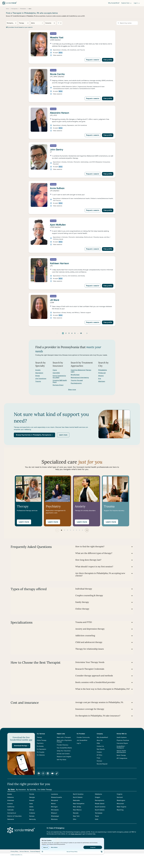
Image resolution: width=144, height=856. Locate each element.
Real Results (100, 749)
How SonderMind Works (64, 748)
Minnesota (55, 810)
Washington (121, 800)
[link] (72, 47)
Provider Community (83, 737)
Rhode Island (99, 803)
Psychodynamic (76, 383)
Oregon (97, 797)
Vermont (120, 797)
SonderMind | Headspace (121, 747)
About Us (99, 740)
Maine (53, 803)
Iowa (31, 803)
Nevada (75, 813)
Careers (99, 752)
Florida (31, 794)
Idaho (31, 807)
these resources (76, 834)
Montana (54, 819)
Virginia (119, 794)
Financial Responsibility (36, 851)
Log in (136, 3)
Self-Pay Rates (61, 759)
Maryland (54, 800)
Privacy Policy (14, 851)
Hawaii (31, 800)
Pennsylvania (99, 800)
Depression (39, 373)
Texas (97, 816)
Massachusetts (56, 797)
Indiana (32, 813)
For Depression (41, 749)
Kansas (31, 816)
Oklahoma (98, 794)
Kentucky (32, 819)
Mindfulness (75, 375)
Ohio (74, 819)
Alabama (10, 797)
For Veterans (41, 755)
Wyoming (120, 810)
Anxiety (37, 370)
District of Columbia (14, 816)
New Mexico (77, 810)
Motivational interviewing (80, 377)
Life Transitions (40, 378)
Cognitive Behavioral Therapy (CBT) (81, 371)
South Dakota (99, 810)
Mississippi (55, 816)
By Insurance (21, 789)
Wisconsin (120, 803)
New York (76, 816)
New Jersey (77, 807)
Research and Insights (64, 756)
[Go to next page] (87, 333)
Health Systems (121, 737)
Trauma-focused (77, 380)
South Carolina (100, 807)
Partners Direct (58, 385)
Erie (99, 378)
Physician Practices (123, 740)
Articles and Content (63, 753)
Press (98, 758)
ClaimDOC (56, 373)
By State (11, 789)
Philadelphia (102, 370)
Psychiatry (40, 743)
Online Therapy (41, 740)
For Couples (40, 752)
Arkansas (10, 800)
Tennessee (98, 813)
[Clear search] (42, 23)
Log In (79, 743)
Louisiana (54, 794)
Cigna (55, 370)
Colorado (10, 810)
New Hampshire (78, 803)
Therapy (39, 737)
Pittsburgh (102, 373)
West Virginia (121, 807)
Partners (99, 761)
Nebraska (76, 800)
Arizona (10, 803)
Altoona (101, 376)
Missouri (54, 813)
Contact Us (100, 746)
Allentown (101, 381)
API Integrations (122, 758)
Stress (37, 376)
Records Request (102, 764)
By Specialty (31, 789)
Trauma (38, 381)
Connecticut (11, 813)
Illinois (31, 810)
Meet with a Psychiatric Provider (64, 741)
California (10, 807)
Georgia (32, 797)
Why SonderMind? (113, 3)
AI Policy (99, 755)
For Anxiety (40, 746)
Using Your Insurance (63, 751)
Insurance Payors (122, 743)
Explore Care (125, 3)
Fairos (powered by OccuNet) (59, 376)
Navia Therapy (121, 755)
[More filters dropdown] (60, 23)
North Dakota (77, 797)
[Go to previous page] (57, 333)
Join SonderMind (82, 740)
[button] (34, 435)
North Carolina (78, 794)
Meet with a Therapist (64, 737)
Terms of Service (24, 851)
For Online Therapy (45, 789)
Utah (96, 819)
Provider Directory (62, 745)
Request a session (92, 60)
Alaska (9, 794)
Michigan (54, 807)
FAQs (98, 743)
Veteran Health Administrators (121, 751)
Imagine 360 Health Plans (60, 381)
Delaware (10, 819)
